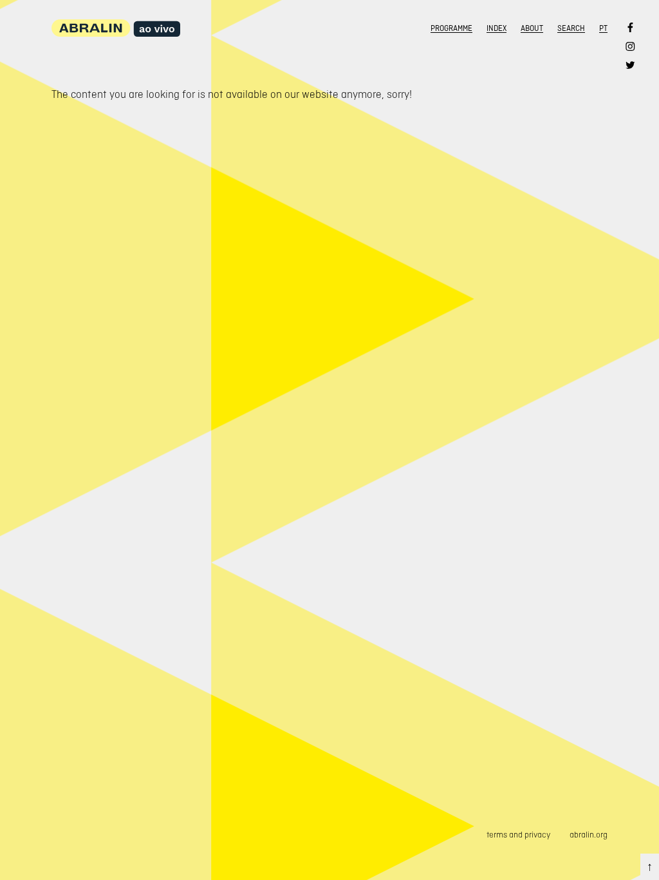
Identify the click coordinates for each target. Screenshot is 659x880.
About (532, 28)
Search (571, 28)
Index (496, 28)
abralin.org (589, 834)
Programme (451, 28)
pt (603, 28)
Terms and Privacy (518, 834)
